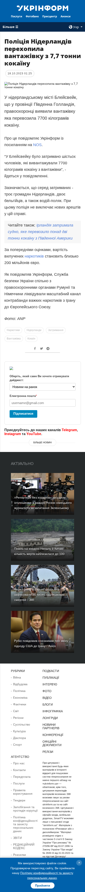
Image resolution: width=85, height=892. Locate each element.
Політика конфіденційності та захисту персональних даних (25, 824)
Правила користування (22, 791)
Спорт (17, 744)
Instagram (12, 434)
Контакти (19, 770)
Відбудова (20, 684)
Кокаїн (31, 338)
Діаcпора (19, 738)
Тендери (19, 800)
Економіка (20, 697)
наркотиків (35, 256)
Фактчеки (19, 704)
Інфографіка (52, 711)
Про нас (19, 763)
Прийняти (42, 885)
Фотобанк (32, 16)
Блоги (47, 704)
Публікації (50, 677)
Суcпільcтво (21, 724)
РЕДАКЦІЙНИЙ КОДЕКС (23, 846)
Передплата (22, 776)
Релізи (47, 751)
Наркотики (13, 330)
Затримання (55, 330)
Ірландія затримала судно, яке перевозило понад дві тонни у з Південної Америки (40, 231)
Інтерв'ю (49, 684)
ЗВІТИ (17, 838)
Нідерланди (34, 330)
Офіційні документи (51, 743)
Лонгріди (50, 718)
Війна (17, 677)
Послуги (16, 16)
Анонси (66, 16)
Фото (46, 691)
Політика (19, 691)
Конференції (52, 735)
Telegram (69, 430)
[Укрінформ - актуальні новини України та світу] (42, 7)
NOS (37, 145)
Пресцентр (49, 16)
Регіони (18, 717)
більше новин (42, 442)
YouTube (33, 434)
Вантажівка (14, 338)
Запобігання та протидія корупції (25, 808)
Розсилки (19, 854)
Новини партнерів (50, 726)
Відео (47, 698)
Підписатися (23, 413)
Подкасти (50, 671)
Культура (19, 731)
